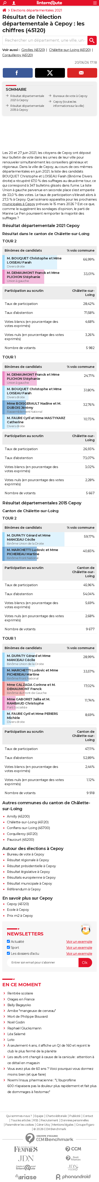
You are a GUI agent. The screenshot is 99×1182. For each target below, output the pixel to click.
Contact (88, 1116)
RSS (35, 1120)
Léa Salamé (16, 1034)
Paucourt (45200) (20, 840)
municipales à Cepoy (18, 204)
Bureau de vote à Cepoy (25, 854)
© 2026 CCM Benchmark (49, 1129)
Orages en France (21, 999)
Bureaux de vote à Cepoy (70, 96)
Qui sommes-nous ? (19, 1116)
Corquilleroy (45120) (17, 55)
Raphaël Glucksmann (24, 1028)
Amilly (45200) (18, 816)
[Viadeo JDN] (73, 1168)
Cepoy (57, 101)
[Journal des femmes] (26, 1149)
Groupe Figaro (85, 1124)
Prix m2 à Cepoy (20, 916)
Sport (14, 948)
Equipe (39, 1116)
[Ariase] (26, 1176)
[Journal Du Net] (26, 1158)
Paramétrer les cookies (19, 1124)
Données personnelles (74, 1120)
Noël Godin (16, 1022)
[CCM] (73, 1149)
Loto (11, 1040)
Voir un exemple (79, 942)
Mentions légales (62, 1124)
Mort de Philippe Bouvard (27, 1016)
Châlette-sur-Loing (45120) (69, 50)
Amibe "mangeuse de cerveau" (31, 1011)
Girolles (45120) (33, 50)
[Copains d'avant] (26, 1168)
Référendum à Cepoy (24, 889)
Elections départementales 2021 (36, 10)
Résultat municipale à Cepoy (29, 883)
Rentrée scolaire (20, 993)
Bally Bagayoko (19, 1005)
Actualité (17, 942)
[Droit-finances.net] (73, 1158)
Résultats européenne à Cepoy (31, 877)
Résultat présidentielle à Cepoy (31, 866)
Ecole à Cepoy (18, 910)
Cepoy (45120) (18, 904)
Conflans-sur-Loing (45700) (28, 828)
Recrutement (49, 1120)
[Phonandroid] (73, 1177)
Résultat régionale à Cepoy (28, 860)
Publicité (74, 1116)
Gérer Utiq (43, 1124)
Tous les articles (21, 1120)
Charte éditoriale (56, 1116)
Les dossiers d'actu (24, 954)
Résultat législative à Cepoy (28, 872)
